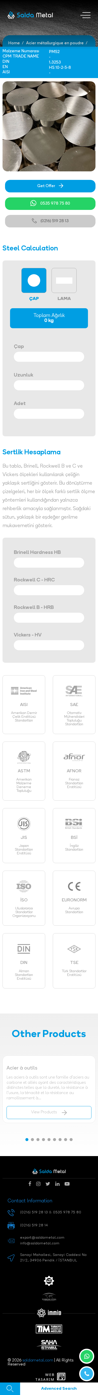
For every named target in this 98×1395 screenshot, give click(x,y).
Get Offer (46, 186)
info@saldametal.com (40, 1243)
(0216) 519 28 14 (34, 1225)
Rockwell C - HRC (34, 580)
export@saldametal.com (42, 1238)
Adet (20, 403)
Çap (19, 346)
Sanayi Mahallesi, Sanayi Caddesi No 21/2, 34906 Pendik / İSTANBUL (53, 1257)
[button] (26, 1139)
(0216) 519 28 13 (54, 221)
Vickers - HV (27, 635)
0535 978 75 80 (55, 204)
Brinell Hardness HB (37, 552)
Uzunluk (23, 375)
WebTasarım (45, 1377)
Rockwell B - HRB (34, 607)
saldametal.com (37, 1360)
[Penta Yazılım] (62, 1376)
